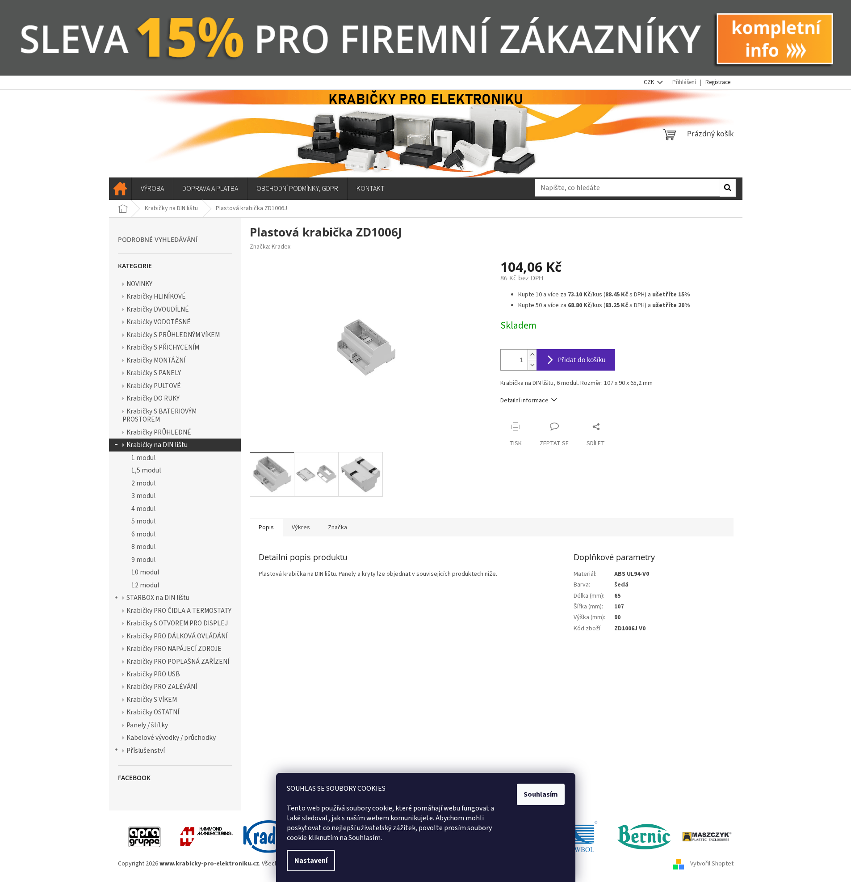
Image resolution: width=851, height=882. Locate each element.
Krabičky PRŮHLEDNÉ (158, 432)
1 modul (143, 458)
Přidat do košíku (582, 359)
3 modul (143, 496)
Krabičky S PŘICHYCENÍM (162, 347)
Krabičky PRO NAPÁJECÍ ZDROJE (174, 649)
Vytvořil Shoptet (712, 863)
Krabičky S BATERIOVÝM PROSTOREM (159, 415)
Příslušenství (145, 750)
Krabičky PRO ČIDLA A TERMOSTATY (178, 611)
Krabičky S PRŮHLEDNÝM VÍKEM (173, 335)
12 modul (145, 585)
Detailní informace (524, 400)
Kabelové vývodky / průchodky (171, 738)
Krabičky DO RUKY (153, 398)
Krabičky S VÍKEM (151, 700)
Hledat (728, 188)
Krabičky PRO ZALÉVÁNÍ (161, 687)
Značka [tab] (337, 527)
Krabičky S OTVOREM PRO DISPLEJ (177, 623)
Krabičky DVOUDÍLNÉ (157, 309)
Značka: (270, 246)
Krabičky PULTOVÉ (153, 386)
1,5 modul (146, 470)
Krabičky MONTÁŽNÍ (155, 360)
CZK (649, 82)
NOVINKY (139, 284)
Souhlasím (541, 794)
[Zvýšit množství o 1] (532, 355)
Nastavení (310, 860)
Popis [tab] (266, 527)
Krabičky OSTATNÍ (152, 712)
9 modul (143, 560)
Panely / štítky (147, 725)
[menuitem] (120, 188)
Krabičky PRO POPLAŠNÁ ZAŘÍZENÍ (177, 662)
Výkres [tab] (301, 527)
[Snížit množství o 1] (532, 365)
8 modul (143, 547)
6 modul (143, 534)
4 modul (143, 509)
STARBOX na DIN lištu (157, 598)
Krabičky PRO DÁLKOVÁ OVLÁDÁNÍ (176, 636)
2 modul (143, 483)
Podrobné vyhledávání (157, 239)
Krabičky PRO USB (153, 674)
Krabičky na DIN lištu (157, 445)
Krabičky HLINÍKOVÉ (156, 296)
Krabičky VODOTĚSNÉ (158, 322)
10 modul (145, 572)
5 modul (143, 521)
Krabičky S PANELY (153, 373)
